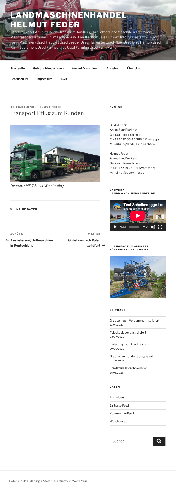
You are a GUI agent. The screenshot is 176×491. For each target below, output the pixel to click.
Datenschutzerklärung (24, 481)
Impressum (44, 79)
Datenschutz (19, 79)
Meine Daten (27, 209)
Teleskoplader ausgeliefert (128, 332)
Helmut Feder (50, 106)
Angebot (112, 68)
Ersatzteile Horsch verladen (128, 368)
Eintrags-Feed (119, 405)
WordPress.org (120, 421)
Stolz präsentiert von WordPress (65, 481)
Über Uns (133, 68)
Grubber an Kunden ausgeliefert (131, 356)
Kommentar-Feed (122, 413)
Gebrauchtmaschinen (48, 68)
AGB (64, 79)
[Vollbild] (160, 227)
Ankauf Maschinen (85, 68)
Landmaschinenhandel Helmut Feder (68, 19)
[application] (138, 215)
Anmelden (117, 397)
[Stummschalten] (153, 227)
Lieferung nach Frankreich (128, 344)
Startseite (17, 68)
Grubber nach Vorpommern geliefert (134, 320)
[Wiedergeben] (115, 227)
